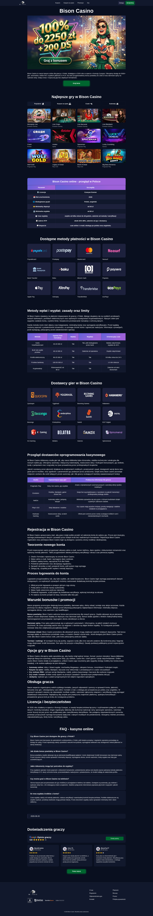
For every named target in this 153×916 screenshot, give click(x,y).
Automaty (112, 103)
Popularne (37, 103)
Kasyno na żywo (62, 103)
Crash (88, 103)
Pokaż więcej (76, 871)
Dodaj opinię (115, 838)
